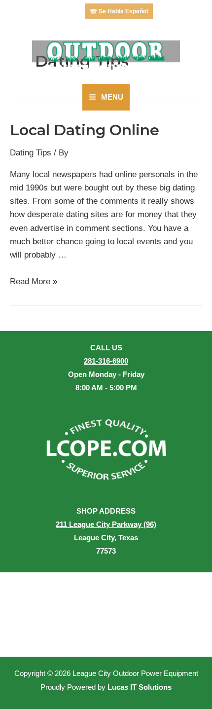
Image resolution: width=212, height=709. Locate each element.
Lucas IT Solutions (139, 687)
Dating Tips (30, 152)
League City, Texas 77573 (106, 537)
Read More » (33, 281)
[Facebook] (66, 11)
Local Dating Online (84, 130)
